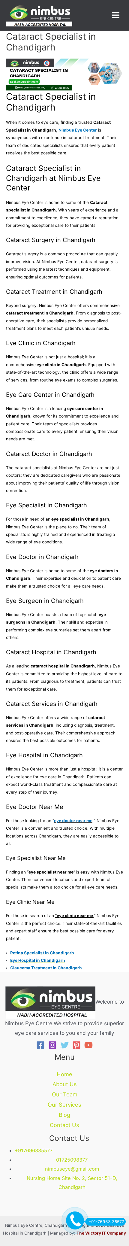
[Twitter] (64, 1045)
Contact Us (64, 1125)
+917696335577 (33, 1150)
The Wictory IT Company (101, 1233)
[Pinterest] (76, 1045)
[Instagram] (52, 1045)
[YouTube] (88, 1045)
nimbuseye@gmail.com (72, 1169)
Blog (64, 1114)
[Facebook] (40, 1045)
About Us (64, 1084)
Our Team (64, 1094)
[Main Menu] (115, 15)
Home (64, 1074)
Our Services (64, 1104)
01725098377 (72, 1160)
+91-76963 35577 (106, 1221)
